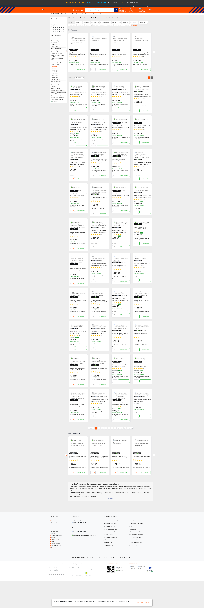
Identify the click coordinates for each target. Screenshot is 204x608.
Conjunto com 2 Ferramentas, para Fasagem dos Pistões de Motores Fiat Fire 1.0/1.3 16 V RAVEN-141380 (77, 233)
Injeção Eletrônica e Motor (110, 529)
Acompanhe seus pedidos (57, 529)
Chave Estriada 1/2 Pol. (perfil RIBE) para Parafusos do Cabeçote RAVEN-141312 (119, 231)
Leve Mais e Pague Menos (146, 6)
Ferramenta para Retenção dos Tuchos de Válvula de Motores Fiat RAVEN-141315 (120, 334)
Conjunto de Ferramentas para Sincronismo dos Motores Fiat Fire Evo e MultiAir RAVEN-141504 (99, 369)
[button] (66, 51)
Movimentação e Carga (136, 542)
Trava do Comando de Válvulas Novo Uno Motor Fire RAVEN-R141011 (99, 93)
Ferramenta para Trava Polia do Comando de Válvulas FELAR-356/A (99, 160)
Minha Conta (54, 527)
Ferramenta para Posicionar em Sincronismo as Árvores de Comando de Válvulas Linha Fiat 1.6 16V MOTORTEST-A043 (99, 198)
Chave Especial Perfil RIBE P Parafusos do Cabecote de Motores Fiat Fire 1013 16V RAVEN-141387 (140, 53)
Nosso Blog (53, 537)
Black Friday (54, 547)
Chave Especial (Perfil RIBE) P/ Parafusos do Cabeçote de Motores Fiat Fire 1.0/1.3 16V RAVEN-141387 (77, 163)
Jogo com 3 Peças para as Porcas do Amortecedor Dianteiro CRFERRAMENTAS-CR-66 (142, 334)
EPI (131, 526)
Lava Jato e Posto (108, 534)
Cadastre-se (142, 11)
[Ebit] (133, 566)
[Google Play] (119, 570)
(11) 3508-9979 (81, 522)
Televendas (120, 6)
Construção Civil (108, 542)
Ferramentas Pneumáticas (110, 532)
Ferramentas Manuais (109, 526)
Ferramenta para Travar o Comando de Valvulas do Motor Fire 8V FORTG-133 (141, 457)
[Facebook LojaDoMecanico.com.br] (50, 574)
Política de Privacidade (71, 603)
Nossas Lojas (131, 6)
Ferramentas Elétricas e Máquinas (112, 521)
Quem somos (84, 563)
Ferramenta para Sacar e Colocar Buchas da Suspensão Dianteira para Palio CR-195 (142, 196)
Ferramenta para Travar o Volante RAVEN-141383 (140, 228)
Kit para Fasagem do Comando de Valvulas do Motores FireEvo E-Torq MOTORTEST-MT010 (78, 457)
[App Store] (119, 568)
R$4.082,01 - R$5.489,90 (58, 31)
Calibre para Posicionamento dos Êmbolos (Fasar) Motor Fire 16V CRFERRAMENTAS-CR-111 (142, 163)
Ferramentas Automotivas (110, 537)
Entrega (53, 533)
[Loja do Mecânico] (60, 10)
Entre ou (141, 10)
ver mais (110, 498)
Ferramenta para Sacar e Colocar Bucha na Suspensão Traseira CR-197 (99, 400)
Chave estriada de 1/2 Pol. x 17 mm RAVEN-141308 (142, 126)
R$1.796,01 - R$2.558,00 (58, 29)
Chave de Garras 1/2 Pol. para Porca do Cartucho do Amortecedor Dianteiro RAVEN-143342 (142, 301)
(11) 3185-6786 (81, 532)
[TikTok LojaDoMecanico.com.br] (62, 574)
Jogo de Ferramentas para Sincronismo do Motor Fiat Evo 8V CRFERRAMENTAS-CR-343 (120, 266)
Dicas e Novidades (107, 6)
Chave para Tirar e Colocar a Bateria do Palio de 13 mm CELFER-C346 (98, 332)
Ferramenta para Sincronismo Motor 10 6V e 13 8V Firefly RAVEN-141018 (98, 53)
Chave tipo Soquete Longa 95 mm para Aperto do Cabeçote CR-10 (98, 264)
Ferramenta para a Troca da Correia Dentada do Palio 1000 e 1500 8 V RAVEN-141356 (99, 301)
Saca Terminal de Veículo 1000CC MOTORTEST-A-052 (142, 264)
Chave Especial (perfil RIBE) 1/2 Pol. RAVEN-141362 (78, 332)
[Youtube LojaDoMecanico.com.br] (54, 574)
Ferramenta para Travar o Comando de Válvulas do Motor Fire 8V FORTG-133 (120, 126)
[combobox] (101, 10)
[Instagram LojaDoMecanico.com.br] (58, 574)
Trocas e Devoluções (56, 525)
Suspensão (102, 13)
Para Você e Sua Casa (135, 537)
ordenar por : (71, 77)
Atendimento (54, 520)
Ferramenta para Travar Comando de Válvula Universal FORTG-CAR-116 (120, 299)
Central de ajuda (62, 563)
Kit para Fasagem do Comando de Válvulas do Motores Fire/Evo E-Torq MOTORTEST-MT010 (99, 128)
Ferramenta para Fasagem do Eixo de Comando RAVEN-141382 (120, 53)
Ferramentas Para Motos (136, 523)
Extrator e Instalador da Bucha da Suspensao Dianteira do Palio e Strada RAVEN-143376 (120, 457)
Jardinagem (106, 540)
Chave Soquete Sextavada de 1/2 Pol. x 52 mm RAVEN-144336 (78, 194)
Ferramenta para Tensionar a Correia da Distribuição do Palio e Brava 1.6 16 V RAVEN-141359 (78, 267)
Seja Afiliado (80, 6)
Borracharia (133, 529)
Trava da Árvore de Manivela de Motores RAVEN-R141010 (78, 93)
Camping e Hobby (134, 545)
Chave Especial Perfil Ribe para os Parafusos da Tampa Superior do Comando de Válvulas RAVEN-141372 (120, 403)
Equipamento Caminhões (136, 534)
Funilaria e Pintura (108, 545)
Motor (94, 13)
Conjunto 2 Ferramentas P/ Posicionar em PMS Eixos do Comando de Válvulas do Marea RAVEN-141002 (78, 403)
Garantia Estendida (55, 543)
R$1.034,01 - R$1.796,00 (58, 27)
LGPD (52, 541)
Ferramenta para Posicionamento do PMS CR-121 (142, 365)
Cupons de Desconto (55, 6)
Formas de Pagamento (56, 535)
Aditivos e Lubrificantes (136, 540)
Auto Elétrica (133, 521)
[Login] (143, 8)
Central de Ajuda (55, 523)
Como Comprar (54, 531)
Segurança (93, 563)
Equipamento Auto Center (110, 523)
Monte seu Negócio (93, 6)
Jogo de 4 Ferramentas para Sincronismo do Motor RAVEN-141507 (77, 53)
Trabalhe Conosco (55, 539)
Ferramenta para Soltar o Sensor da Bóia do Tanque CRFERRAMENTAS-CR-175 (142, 400)
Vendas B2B (69, 6)
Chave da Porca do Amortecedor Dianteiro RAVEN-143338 (120, 365)
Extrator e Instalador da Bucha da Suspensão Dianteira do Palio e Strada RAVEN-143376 (142, 95)
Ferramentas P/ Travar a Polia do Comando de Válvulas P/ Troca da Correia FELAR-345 (78, 128)
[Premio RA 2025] (142, 566)
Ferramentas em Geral (136, 532)
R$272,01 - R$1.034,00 (57, 26)
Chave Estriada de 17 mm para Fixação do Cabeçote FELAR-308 (120, 194)
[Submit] (116, 10)
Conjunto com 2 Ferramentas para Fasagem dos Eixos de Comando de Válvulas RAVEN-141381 (98, 231)
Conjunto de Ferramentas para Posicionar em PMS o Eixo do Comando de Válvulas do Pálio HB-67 (78, 369)
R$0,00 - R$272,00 (56, 24)
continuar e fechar (143, 603)
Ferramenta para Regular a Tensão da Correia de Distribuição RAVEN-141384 (119, 160)
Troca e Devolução (74, 563)
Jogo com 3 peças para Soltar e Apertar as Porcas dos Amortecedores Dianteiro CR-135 (78, 301)
